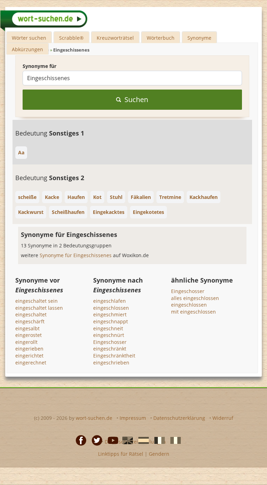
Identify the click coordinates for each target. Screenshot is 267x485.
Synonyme (199, 37)
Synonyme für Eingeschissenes (76, 255)
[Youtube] (111, 439)
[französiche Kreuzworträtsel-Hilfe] (157, 439)
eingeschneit (108, 328)
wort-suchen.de (94, 418)
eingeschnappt (110, 321)
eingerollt (26, 342)
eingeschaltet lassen (39, 308)
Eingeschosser (110, 342)
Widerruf (222, 418)
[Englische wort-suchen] (125, 439)
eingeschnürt (108, 335)
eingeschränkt (109, 348)
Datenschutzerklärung (179, 418)
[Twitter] (95, 439)
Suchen (136, 99)
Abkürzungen (27, 49)
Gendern (159, 454)
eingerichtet (29, 355)
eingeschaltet (31, 314)
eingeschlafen (109, 301)
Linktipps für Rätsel (120, 454)
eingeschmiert (110, 314)
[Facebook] (79, 439)
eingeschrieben (111, 362)
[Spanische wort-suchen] (141, 439)
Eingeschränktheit (114, 355)
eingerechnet (30, 362)
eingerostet (28, 335)
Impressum (133, 418)
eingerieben (29, 348)
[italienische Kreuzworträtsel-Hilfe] (173, 439)
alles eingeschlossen (195, 298)
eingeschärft (29, 321)
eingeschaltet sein (36, 301)
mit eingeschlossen (193, 311)
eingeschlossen (111, 308)
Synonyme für (39, 66)
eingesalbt (27, 328)
